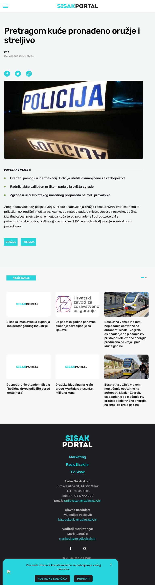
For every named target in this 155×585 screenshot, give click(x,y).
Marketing (77, 457)
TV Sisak (77, 472)
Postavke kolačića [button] (52, 578)
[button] (142, 277)
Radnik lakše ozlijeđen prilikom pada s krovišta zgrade (52, 186)
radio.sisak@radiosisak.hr (82, 500)
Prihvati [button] (83, 578)
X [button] (111, 564)
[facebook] (70, 548)
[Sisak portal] (77, 6)
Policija (28, 241)
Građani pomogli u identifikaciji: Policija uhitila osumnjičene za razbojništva (68, 178)
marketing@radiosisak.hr (77, 538)
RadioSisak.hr (77, 464)
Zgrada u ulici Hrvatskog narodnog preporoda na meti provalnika (60, 195)
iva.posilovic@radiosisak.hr (77, 519)
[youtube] (85, 548)
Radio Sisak (82, 558)
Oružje (11, 241)
